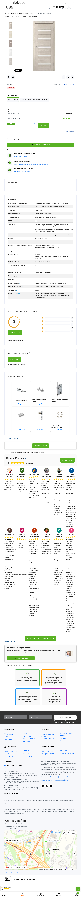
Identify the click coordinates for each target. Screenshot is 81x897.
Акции (62, 741)
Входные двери (47, 739)
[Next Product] (68, 77)
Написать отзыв (15, 332)
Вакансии (26, 741)
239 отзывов (7, 889)
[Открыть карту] (26, 458)
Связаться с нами (67, 753)
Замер (6, 737)
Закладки (63, 751)
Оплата (25, 733)
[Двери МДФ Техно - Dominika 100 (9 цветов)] (44, 46)
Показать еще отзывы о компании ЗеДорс (40, 638)
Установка (8, 734)
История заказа (47, 754)
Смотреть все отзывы (10, 641)
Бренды (63, 738)
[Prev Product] (63, 77)
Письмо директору (30, 756)
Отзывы (26, 753)
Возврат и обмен (29, 739)
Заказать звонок (22, 658)
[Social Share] (72, 77)
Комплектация (13, 95)
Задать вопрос (14, 359)
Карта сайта (9, 756)
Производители (10, 751)
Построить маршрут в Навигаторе (11, 872)
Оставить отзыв (67, 460)
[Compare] (8, 77)
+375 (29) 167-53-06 (58, 7)
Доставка (8, 739)
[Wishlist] (13, 77)
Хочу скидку (70, 131)
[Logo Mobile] (19, 2)
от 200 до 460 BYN (13, 439)
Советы (26, 751)
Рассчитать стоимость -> (42, 144)
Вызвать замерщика (65, 717)
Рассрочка (27, 736)
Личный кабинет (48, 751)
